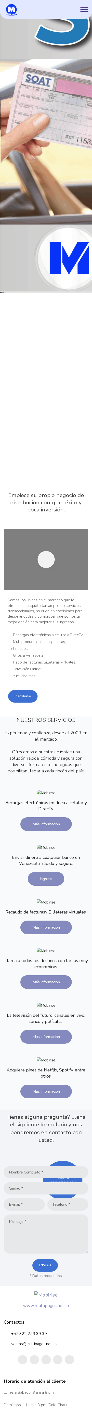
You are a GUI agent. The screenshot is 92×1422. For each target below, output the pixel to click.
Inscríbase (23, 696)
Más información (46, 824)
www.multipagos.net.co (46, 1305)
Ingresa (46, 879)
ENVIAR (45, 1265)
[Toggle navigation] (84, 9)
